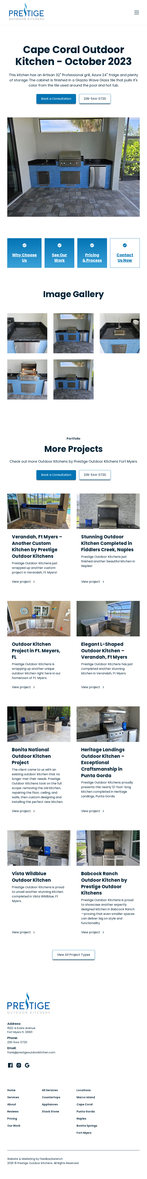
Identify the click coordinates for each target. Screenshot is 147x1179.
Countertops (51, 1097)
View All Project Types (73, 954)
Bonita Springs (87, 1126)
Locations (84, 1090)
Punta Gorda (86, 1111)
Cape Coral (85, 1104)
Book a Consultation (56, 98)
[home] (26, 12)
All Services (50, 1090)
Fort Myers (84, 1133)
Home (11, 1090)
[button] (136, 12)
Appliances (50, 1104)
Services (13, 1097)
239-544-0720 (95, 98)
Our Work (13, 1126)
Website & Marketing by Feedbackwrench (35, 1159)
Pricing (12, 1119)
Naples (81, 1119)
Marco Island (86, 1097)
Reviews (13, 1111)
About (11, 1104)
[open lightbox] (73, 167)
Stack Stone (50, 1111)
